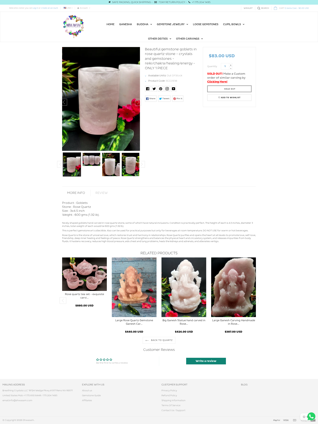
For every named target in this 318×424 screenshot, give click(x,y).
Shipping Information (173, 400)
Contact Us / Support (173, 410)
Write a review (206, 361)
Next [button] (138, 102)
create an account (49, 8)
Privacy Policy (169, 390)
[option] (101, 99)
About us (87, 390)
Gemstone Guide (91, 395)
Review (101, 193)
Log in (35, 8)
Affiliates (87, 400)
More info (76, 193)
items (294, 8)
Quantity (212, 66)
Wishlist (248, 8)
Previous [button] (63, 102)
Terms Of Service (170, 405)
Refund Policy (169, 395)
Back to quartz (161, 340)
